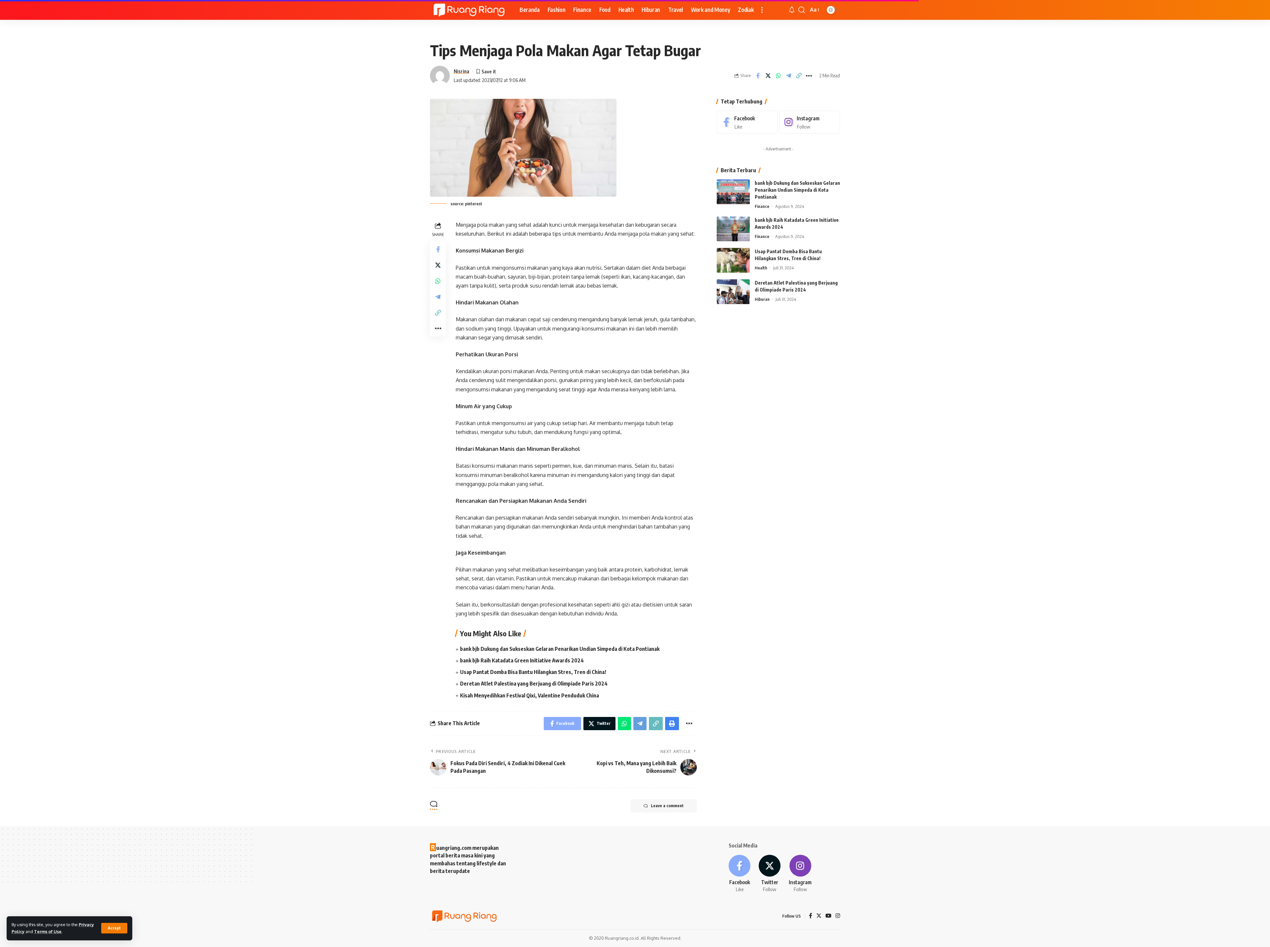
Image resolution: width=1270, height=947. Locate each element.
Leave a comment (667, 805)
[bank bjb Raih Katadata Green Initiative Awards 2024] (733, 229)
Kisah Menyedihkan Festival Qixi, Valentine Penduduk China (529, 695)
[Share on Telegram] (788, 75)
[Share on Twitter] (768, 75)
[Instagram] (809, 122)
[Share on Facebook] (757, 75)
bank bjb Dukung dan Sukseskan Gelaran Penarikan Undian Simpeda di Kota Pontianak (559, 649)
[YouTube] (828, 916)
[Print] (672, 723)
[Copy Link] (798, 75)
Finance (762, 206)
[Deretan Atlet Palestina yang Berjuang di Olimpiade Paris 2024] (733, 291)
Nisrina (461, 71)
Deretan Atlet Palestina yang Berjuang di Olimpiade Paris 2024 (534, 683)
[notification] (791, 10)
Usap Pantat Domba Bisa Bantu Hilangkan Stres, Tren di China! (533, 672)
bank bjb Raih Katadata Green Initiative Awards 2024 (522, 660)
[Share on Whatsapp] (778, 75)
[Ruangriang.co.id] (469, 10)
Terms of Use (48, 931)
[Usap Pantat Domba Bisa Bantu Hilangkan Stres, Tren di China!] (733, 260)
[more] (762, 10)
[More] (809, 75)
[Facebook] (747, 122)
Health (761, 267)
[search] (801, 10)
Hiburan (762, 299)
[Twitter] (770, 874)
